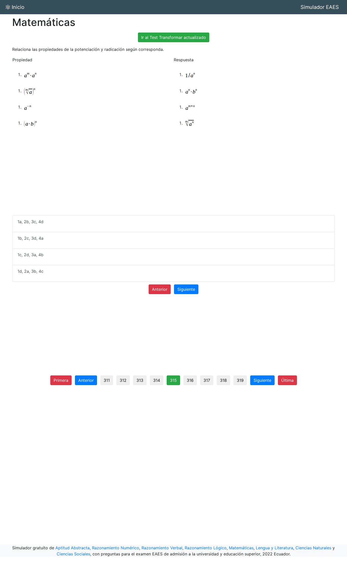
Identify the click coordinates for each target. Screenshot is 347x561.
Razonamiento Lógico (206, 547)
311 (107, 380)
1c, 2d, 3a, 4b (30, 254)
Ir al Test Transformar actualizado (173, 37)
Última (287, 380)
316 (190, 380)
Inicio (18, 7)
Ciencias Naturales (313, 547)
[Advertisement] (173, 175)
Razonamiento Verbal (161, 547)
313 (139, 380)
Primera (61, 380)
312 (123, 380)
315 (173, 380)
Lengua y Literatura (274, 547)
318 (223, 380)
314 (156, 380)
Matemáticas (241, 547)
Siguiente (186, 289)
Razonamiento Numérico (115, 547)
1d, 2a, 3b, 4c (30, 271)
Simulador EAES (320, 7)
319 (240, 380)
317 (206, 380)
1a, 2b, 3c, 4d (30, 221)
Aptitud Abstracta (72, 547)
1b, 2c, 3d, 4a (30, 238)
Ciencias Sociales (73, 553)
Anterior (159, 289)
